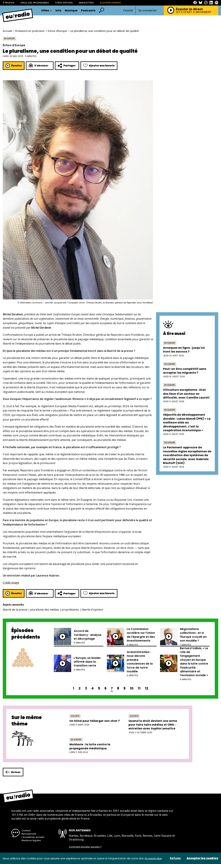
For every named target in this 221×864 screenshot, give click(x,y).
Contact (26, 830)
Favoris (128, 10)
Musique (71, 10)
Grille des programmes (34, 2)
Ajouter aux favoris (102, 65)
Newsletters (86, 2)
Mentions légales (31, 840)
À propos (8, 2)
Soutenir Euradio (110, 2)
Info (58, 10)
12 (146, 688)
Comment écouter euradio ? (85, 846)
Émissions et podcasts (29, 31)
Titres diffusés (64, 2)
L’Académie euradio (33, 837)
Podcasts (88, 10)
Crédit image (11, 582)
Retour (16, 772)
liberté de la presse (15, 609)
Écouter (16, 65)
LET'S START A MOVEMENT (193, 12)
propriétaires (70, 609)
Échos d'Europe (57, 31)
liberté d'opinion (92, 609)
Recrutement (29, 833)
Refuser (175, 858)
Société (75, 716)
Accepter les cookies (202, 858)
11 (139, 688)
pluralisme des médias (44, 609)
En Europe (9, 38)
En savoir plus (153, 858)
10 (131, 688)
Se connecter (147, 10)
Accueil (7, 31)
